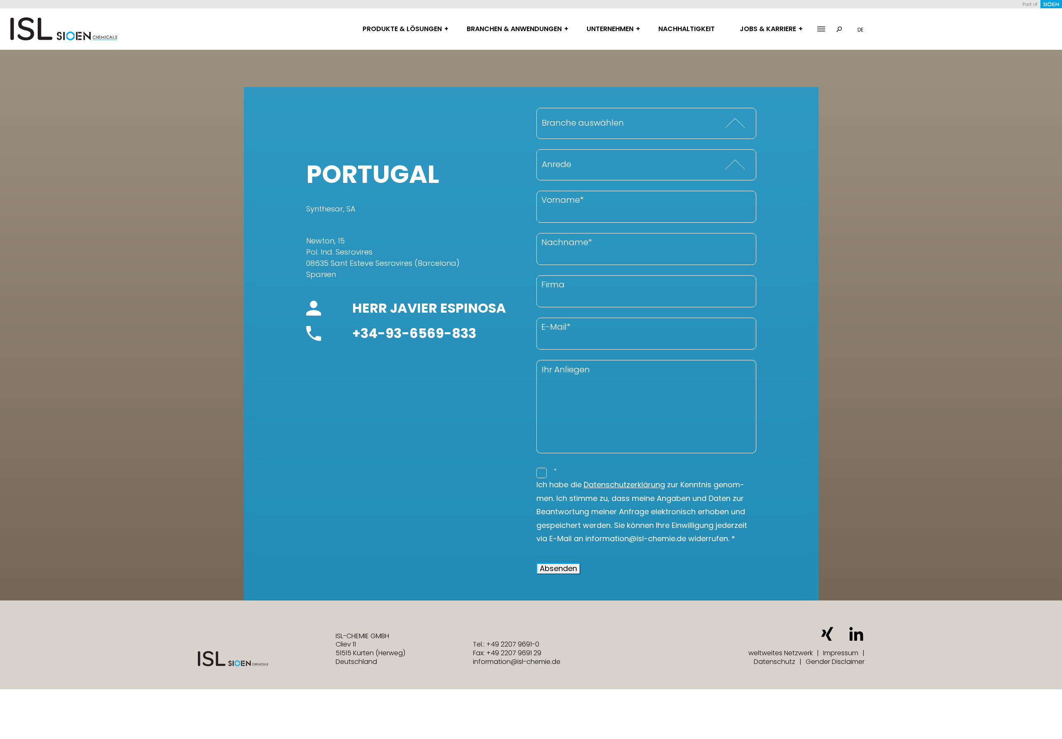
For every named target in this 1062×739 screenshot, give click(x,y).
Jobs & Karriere (768, 29)
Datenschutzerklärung (624, 484)
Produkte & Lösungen (402, 29)
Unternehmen (610, 29)
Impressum (840, 653)
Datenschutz (774, 661)
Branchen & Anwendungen (514, 29)
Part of (1030, 4)
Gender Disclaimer (835, 661)
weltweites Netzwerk (780, 653)
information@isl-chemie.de (516, 661)
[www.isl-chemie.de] (63, 29)
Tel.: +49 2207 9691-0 (506, 644)
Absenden (558, 568)
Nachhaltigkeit (686, 29)
